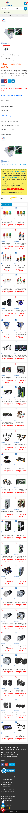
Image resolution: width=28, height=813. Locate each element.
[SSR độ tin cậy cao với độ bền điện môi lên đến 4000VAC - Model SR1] (7, 682)
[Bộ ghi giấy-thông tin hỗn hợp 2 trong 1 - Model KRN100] (20, 369)
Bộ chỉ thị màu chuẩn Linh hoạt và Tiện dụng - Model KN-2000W (7, 423)
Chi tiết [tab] (3, 85)
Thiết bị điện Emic (6, 786)
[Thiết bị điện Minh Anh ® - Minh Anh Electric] (13, 3)
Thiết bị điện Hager (6, 781)
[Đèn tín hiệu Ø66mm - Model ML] (7, 235)
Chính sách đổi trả (6, 803)
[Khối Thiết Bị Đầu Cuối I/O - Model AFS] (20, 459)
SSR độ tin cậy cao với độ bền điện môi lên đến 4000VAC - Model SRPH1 (20, 669)
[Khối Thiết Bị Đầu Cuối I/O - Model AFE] (7, 459)
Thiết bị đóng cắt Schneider (8, 789)
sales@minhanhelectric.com (12, 754)
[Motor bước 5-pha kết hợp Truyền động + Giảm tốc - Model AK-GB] (7, 615)
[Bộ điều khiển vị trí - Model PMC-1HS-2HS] (7, 503)
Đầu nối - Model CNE (20, 422)
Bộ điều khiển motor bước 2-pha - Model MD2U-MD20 (20, 535)
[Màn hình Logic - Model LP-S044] (7, 727)
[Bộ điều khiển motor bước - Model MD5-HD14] (20, 548)
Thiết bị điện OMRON (7, 782)
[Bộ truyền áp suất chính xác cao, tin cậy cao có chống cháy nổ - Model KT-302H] (20, 325)
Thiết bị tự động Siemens (8, 779)
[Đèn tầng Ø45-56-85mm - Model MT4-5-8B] (20, 235)
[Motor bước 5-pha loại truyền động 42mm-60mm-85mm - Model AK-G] (20, 593)
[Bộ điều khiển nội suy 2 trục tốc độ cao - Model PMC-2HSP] (20, 503)
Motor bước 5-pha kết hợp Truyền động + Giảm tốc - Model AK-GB (7, 625)
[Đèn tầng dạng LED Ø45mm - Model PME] (7, 280)
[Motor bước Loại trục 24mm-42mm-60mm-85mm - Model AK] (7, 660)
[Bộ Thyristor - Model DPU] (7, 302)
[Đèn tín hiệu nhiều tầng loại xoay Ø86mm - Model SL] (20, 280)
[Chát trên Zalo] (2, 802)
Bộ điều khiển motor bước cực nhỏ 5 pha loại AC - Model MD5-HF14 (7, 558)
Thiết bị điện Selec (6, 784)
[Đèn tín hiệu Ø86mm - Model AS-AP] (20, 213)
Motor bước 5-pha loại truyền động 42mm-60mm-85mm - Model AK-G (21, 602)
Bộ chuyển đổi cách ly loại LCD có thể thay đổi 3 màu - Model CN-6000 (21, 356)
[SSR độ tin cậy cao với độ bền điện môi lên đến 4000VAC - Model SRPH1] (20, 660)
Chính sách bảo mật (6, 805)
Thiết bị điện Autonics (9, 177)
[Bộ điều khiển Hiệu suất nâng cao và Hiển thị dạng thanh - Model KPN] (7, 369)
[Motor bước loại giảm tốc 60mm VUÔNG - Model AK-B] (20, 637)
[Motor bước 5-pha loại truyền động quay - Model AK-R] (7, 637)
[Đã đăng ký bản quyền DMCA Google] (5, 807)
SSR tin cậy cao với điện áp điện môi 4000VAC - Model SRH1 (21, 714)
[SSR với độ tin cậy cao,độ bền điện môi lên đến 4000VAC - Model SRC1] (7, 704)
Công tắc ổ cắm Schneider (8, 791)
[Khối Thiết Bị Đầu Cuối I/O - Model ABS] (20, 436)
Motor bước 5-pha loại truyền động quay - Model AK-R (7, 647)
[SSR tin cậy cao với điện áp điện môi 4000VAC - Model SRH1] (20, 704)
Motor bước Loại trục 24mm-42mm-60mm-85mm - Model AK (7, 669)
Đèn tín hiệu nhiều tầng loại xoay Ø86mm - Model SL (20, 289)
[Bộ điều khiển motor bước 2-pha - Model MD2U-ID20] (7, 526)
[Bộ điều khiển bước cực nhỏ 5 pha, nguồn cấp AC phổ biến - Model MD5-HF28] (20, 570)
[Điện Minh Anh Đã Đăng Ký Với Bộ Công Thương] (14, 770)
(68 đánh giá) (7, 58)
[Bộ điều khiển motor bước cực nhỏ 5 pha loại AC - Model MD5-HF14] (7, 548)
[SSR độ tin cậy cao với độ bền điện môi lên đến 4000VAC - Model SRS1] (20, 682)
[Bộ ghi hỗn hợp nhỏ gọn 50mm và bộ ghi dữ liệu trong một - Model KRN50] (7, 392)
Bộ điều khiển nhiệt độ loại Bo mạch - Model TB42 (14, 164)
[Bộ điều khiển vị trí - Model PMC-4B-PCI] (20, 481)
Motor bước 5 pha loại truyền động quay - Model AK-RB (7, 602)
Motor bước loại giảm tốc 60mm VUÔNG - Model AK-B (20, 647)
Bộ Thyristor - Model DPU (7, 310)
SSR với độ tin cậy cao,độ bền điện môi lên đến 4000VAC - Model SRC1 (7, 714)
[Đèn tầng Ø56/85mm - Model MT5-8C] (7, 258)
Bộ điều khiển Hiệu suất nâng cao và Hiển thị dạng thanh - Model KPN (7, 379)
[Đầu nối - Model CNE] (20, 414)
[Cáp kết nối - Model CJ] (7, 436)
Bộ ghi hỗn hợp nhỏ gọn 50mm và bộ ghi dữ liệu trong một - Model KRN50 (7, 401)
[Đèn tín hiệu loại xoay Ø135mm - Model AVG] (7, 213)
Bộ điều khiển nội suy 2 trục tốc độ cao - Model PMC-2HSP (21, 513)
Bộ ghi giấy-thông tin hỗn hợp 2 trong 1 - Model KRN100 (20, 379)
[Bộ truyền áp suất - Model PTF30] (7, 325)
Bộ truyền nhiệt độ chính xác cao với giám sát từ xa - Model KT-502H (21, 312)
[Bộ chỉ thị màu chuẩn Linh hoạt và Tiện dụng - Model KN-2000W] (7, 414)
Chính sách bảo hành (7, 802)
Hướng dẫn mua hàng (7, 800)
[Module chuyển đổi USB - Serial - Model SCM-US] (20, 727)
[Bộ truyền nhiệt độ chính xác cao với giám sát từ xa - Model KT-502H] (20, 302)
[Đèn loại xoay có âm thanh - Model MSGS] (20, 258)
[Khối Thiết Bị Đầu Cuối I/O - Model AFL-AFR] (7, 481)
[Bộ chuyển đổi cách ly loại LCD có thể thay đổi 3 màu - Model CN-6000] (20, 347)
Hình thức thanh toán (7, 798)
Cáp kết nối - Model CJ (7, 444)
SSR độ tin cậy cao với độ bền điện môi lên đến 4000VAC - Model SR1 (7, 692)
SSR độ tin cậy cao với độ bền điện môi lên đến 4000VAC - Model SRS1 (20, 692)
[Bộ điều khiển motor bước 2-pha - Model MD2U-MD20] (20, 526)
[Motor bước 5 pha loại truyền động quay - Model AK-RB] (7, 593)
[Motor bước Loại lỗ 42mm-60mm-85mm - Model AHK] (20, 615)
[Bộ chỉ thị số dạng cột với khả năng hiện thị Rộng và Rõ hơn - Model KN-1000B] (20, 392)
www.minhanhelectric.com (12, 756)
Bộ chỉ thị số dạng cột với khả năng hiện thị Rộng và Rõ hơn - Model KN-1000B (21, 401)
